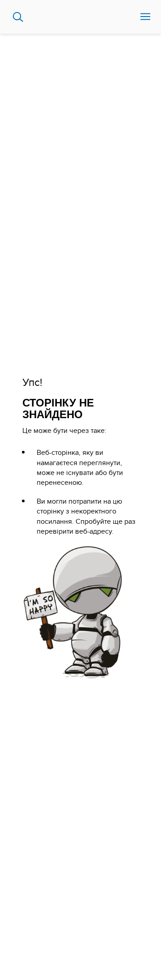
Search (18, 17)
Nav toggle (145, 17)
